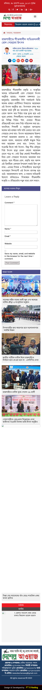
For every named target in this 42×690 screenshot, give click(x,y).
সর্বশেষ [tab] (21, 605)
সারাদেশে (17, 33)
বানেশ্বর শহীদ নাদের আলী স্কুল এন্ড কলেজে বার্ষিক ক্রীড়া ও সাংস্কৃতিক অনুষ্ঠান (20, 301)
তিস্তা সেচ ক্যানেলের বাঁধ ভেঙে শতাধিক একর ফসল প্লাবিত (21, 596)
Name (8, 229)
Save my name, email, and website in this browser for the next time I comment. (20, 256)
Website (8, 243)
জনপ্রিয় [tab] (21, 609)
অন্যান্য (9, 33)
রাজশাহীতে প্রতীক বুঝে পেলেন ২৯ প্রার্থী (19, 392)
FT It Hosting (32, 687)
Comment (9, 202)
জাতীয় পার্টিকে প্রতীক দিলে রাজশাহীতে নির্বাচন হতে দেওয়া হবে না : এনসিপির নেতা (21, 358)
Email (8, 236)
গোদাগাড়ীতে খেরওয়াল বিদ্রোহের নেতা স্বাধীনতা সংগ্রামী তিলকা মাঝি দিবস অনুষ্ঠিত (20, 420)
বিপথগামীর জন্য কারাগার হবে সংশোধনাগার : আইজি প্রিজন (20, 329)
